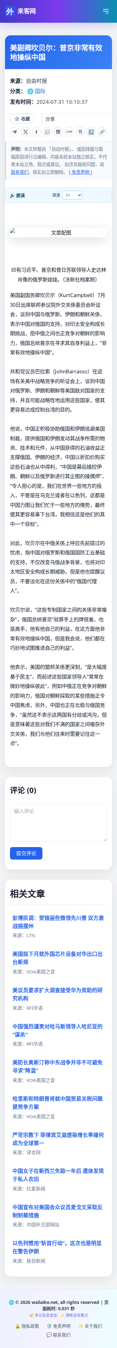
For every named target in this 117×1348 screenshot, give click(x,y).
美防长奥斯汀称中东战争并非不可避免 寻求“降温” (57, 1066)
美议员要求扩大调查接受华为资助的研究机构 (57, 994)
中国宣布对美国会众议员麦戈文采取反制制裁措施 (57, 1211)
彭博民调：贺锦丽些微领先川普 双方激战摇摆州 (58, 922)
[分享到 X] (25, 131)
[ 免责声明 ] (80, 172)
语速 (56, 195)
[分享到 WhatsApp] (47, 131)
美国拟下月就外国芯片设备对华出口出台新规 (57, 958)
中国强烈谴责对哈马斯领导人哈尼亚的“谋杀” (57, 1030)
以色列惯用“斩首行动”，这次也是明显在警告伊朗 (57, 1247)
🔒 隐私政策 (27, 1326)
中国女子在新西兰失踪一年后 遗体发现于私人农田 (58, 1175)
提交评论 (26, 853)
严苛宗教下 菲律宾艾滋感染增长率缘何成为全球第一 (58, 1139)
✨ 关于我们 (90, 1326)
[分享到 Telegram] (14, 131)
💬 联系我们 (58, 1335)
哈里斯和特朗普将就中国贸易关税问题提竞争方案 (57, 1102)
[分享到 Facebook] (36, 131)
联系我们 (19, 172)
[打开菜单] (106, 11)
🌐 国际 (36, 91)
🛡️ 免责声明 (58, 1326)
